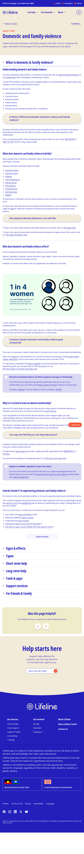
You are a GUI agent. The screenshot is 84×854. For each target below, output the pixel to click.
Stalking (8, 176)
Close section (42, 536)
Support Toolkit (13, 732)
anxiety (5, 359)
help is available (34, 363)
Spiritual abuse (11, 192)
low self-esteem (73, 356)
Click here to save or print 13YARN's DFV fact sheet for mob (28, 527)
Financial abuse (11, 189)
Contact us (63, 729)
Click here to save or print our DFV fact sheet (22, 524)
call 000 (58, 389)
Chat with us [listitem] (69, 3)
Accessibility (38, 803)
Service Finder (13, 724)
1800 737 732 (8, 142)
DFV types (67, 228)
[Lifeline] (10, 12)
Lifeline (21, 389)
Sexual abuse (10, 186)
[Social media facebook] (4, 811)
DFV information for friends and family (18, 369)
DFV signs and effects (14, 235)
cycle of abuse (50, 411)
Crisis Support (13, 728)
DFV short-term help (54, 458)
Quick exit (76, 425)
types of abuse (27, 517)
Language (50, 803)
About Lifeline (64, 719)
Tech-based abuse (12, 179)
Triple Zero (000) (27, 3)
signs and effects (25, 514)
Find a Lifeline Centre (67, 724)
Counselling (12, 736)
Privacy (28, 803)
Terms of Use (17, 803)
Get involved (38, 719)
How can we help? (37, 670)
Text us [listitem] (79, 3)
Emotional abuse (11, 170)
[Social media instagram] (9, 811)
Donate (36, 724)
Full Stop (6, 454)
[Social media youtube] (26, 811)
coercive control (12, 503)
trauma (14, 356)
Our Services (12, 719)
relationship (10, 77)
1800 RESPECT (70, 139)
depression (13, 359)
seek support (21, 451)
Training (10, 740)
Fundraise (37, 732)
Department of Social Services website (51, 474)
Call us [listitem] (58, 3)
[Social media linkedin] (15, 811)
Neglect (8, 195)
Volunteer (37, 728)
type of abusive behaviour (69, 75)
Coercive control (11, 173)
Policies (6, 803)
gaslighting (26, 503)
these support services (47, 385)
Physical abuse (11, 182)
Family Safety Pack (21, 477)
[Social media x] (20, 811)
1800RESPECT (68, 451)
